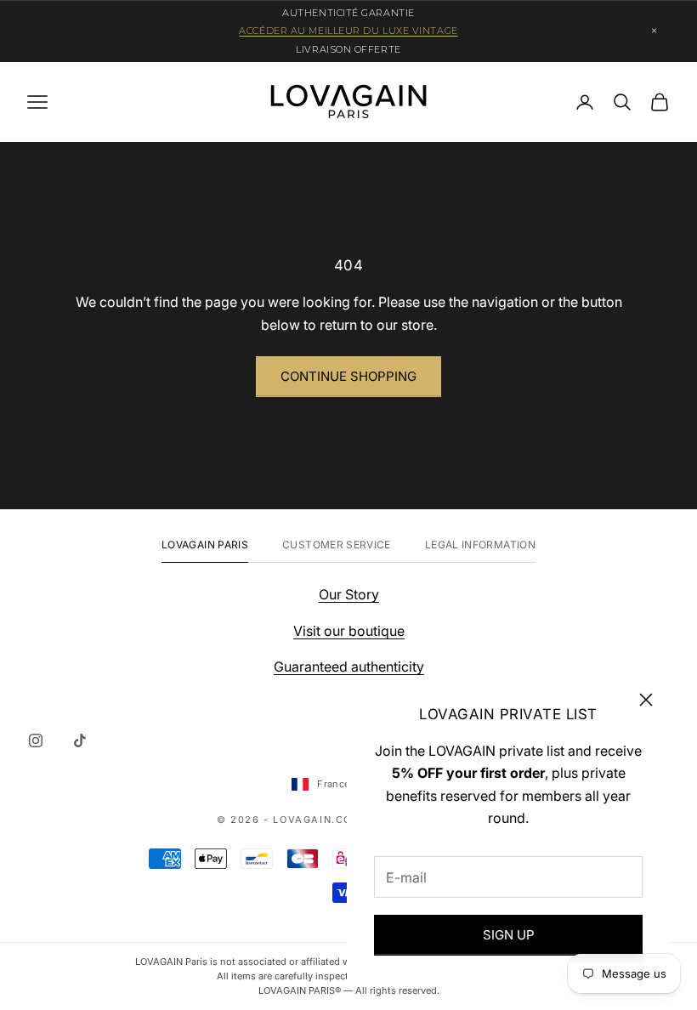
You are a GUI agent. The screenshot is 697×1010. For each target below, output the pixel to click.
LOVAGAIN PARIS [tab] (205, 544)
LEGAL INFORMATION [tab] (480, 544)
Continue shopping (348, 376)
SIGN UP (509, 935)
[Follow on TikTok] (79, 740)
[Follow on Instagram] (35, 740)
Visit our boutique (349, 630)
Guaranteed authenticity (349, 666)
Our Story (349, 594)
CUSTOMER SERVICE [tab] (336, 544)
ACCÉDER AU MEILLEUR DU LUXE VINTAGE (348, 31)
